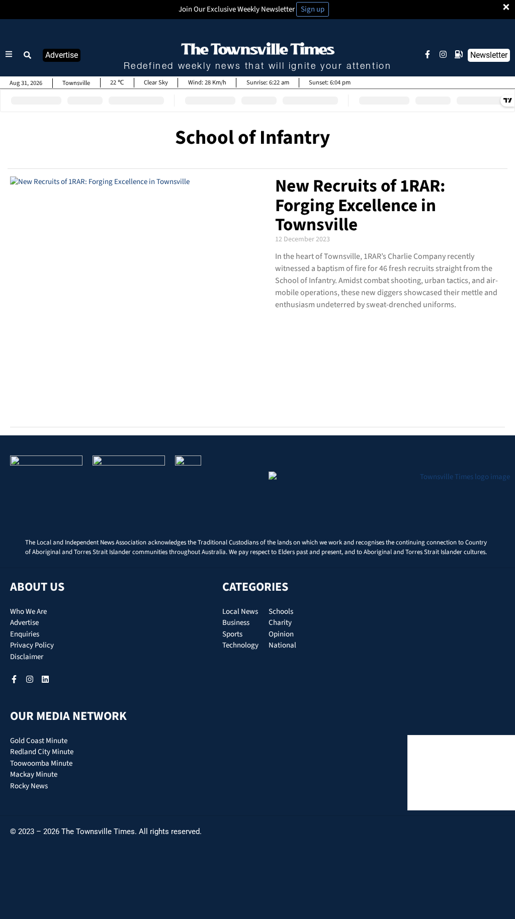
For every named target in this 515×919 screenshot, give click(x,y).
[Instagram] (443, 54)
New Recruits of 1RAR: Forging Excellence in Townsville (360, 205)
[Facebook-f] (427, 54)
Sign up (312, 9)
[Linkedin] (45, 679)
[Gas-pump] (459, 54)
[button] (27, 55)
